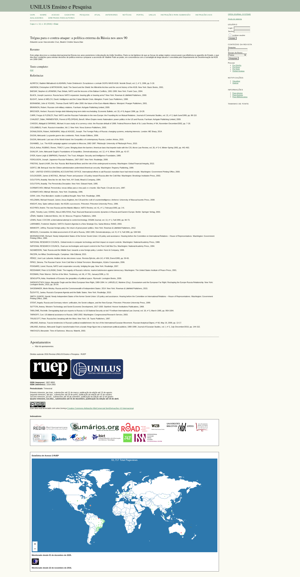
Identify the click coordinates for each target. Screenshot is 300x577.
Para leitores (237, 93)
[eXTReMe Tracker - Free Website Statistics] (35, 564)
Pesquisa (85, 15)
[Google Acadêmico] (78, 443)
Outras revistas (238, 71)
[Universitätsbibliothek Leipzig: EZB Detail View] (180, 432)
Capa (32, 15)
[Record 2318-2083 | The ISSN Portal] (148, 443)
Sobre (43, 15)
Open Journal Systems (239, 14)
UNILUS (152, 15)
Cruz (56, 24)
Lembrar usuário (238, 35)
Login (230, 28)
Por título (236, 69)
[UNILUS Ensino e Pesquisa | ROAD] (135, 432)
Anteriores (111, 15)
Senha (231, 31)
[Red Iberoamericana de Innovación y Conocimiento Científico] (50, 432)
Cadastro (69, 15)
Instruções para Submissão (175, 15)
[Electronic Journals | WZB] (158, 432)
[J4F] (127, 443)
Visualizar (236, 81)
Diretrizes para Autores (61, 18)
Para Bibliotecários (239, 97)
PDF (32, 70)
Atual (97, 15)
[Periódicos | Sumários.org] (94, 432)
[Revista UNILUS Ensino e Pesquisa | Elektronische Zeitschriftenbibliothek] (41, 443)
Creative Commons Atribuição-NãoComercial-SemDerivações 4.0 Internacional (100, 408)
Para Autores (237, 95)
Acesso (56, 15)
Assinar (235, 83)
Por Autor (236, 67)
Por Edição (236, 65)
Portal (140, 15)
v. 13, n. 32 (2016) (44, 24)
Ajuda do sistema (235, 19)
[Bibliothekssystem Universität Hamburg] (202, 432)
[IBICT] (105, 443)
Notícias (127, 15)
